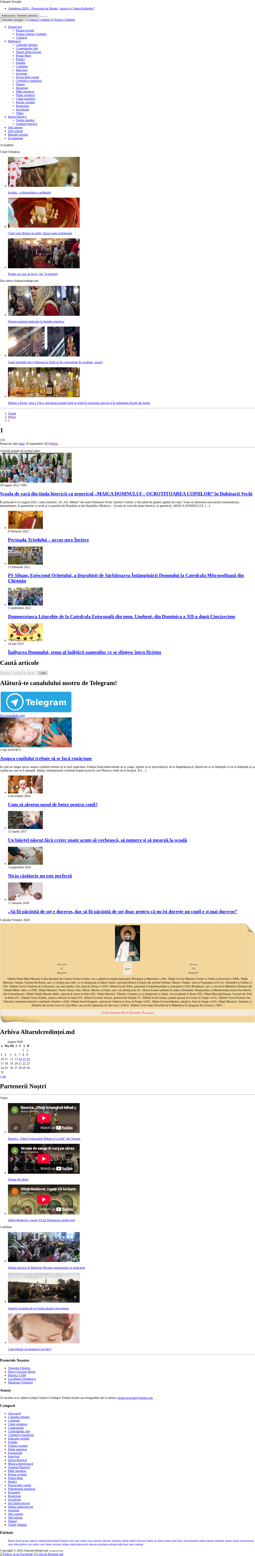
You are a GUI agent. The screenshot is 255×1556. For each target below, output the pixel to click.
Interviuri (21, 70)
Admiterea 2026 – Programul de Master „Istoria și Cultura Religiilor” (51, 8)
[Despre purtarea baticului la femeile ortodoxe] (44, 314)
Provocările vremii (27, 77)
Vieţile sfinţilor (25, 120)
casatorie (33, 1540)
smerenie (93, 1544)
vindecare (138, 1544)
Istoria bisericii (17, 116)
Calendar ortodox (27, 45)
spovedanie (103, 1544)
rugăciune (56, 1544)
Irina (22, 443)
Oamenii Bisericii (19, 1467)
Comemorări (16, 1427)
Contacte (21, 37)
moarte (236, 1540)
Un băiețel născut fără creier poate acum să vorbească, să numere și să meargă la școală (97, 840)
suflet (120, 1544)
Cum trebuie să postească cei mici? (30, 1349)
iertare (168, 1540)
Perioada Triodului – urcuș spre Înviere (48, 539)
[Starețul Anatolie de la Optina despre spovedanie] (44, 1301)
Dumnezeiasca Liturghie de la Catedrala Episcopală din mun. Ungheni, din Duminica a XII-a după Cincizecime (121, 616)
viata (131, 1544)
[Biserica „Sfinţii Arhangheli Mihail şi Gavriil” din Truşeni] (44, 1132)
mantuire (210, 1540)
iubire (180, 1540)
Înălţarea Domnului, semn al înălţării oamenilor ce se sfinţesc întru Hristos (84, 652)
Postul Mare (23, 55)
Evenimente (15, 138)
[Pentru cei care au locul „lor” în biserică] (44, 267)
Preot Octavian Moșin (21, 1371)
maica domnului (191, 1540)
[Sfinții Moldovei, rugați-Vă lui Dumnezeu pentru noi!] (44, 1213)
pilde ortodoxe (20, 1544)
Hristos (161, 1540)
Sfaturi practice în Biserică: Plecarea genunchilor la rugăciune (46, 1267)
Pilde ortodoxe (25, 91)
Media (12, 417)
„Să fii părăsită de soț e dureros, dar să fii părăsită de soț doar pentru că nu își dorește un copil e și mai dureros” (122, 911)
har (155, 1540)
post (30, 1544)
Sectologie (22, 109)
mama (202, 1540)
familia (125, 1540)
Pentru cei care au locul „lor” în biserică (33, 274)
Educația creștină (18, 1438)
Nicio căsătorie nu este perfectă (40, 875)
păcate (48, 1544)
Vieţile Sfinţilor (17, 1524)
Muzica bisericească (20, 1463)
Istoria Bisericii (17, 1460)
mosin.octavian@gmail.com (135, 1398)
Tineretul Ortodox (19, 1368)
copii (71, 1540)
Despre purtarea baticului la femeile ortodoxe (36, 321)
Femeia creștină (17, 1445)
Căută (42, 673)
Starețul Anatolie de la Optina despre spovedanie (38, 1308)
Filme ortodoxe (25, 95)
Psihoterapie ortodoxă (21, 1489)
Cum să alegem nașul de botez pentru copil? (53, 804)
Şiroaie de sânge (18, 1179)
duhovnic (106, 1540)
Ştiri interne (15, 127)
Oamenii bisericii (26, 124)
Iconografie (15, 1453)
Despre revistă (25, 30)
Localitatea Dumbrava (22, 1379)
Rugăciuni (22, 106)
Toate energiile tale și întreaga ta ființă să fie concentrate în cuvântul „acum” (55, 362)
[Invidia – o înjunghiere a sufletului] (44, 185)
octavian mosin (247, 1540)
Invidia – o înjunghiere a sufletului (29, 192)
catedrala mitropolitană (48, 1540)
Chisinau (64, 1540)
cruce (90, 1540)
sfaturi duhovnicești (79, 1544)
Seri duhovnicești (19, 1503)
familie (132, 1540)
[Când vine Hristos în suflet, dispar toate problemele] (44, 226)
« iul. (3, 1076)
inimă (174, 1540)
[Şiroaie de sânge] (44, 1172)
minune (228, 1540)
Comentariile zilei (27, 48)
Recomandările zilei (12, 715)
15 (24, 1059)
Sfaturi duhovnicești (28, 52)
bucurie (25, 1540)
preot (42, 1544)
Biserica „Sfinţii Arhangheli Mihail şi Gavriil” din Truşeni (44, 1138)
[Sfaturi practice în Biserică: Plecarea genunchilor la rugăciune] (44, 1261)
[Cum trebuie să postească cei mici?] (44, 1342)
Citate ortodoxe (25, 98)
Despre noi (15, 27)
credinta (83, 1540)
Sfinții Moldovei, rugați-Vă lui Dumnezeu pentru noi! (41, 1220)
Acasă (12, 413)
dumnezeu (116, 1540)
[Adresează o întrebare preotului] (41, 16)
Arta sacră (14, 1413)
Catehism (22, 66)
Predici (20, 59)
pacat (10, 1544)
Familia (20, 62)
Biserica (11, 1540)
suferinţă (113, 1544)
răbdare (65, 1544)
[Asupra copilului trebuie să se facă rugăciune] (36, 746)
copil (76, 1540)
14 (20, 1059)
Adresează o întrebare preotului (20, 15)
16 (28, 1059)
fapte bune (141, 1540)
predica (35, 1544)
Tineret (20, 84)
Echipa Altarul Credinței (31, 34)
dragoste (97, 1540)
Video (20, 113)
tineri (126, 1544)
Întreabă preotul (18, 134)
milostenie (219, 1540)
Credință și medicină (29, 80)
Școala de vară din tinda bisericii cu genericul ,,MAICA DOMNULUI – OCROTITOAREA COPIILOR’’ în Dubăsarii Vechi (126, 493)
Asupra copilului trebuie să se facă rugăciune (46, 758)
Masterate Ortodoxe (20, 1382)
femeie (150, 1540)
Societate (21, 73)
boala (18, 1540)
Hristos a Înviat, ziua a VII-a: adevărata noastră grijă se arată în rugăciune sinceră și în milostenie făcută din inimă (79, 403)
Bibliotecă (14, 41)
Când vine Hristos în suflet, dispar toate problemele (40, 233)
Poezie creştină (25, 102)
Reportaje (22, 88)
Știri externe (15, 131)
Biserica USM (17, 1375)
